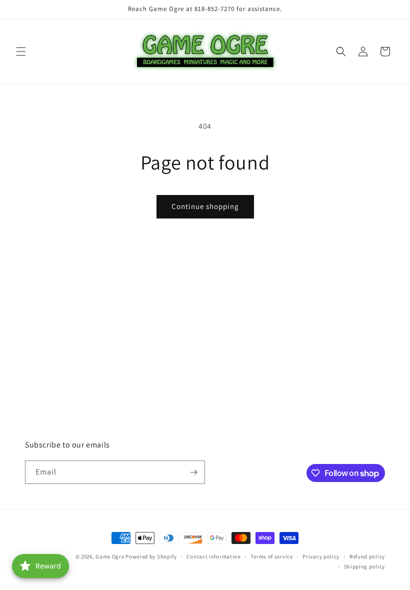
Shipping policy (365, 566)
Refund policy (367, 556)
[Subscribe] (193, 472)
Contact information (213, 556)
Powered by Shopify (151, 556)
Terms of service (271, 556)
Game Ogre (110, 556)
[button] (21, 51)
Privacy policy (321, 556)
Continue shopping (205, 206)
